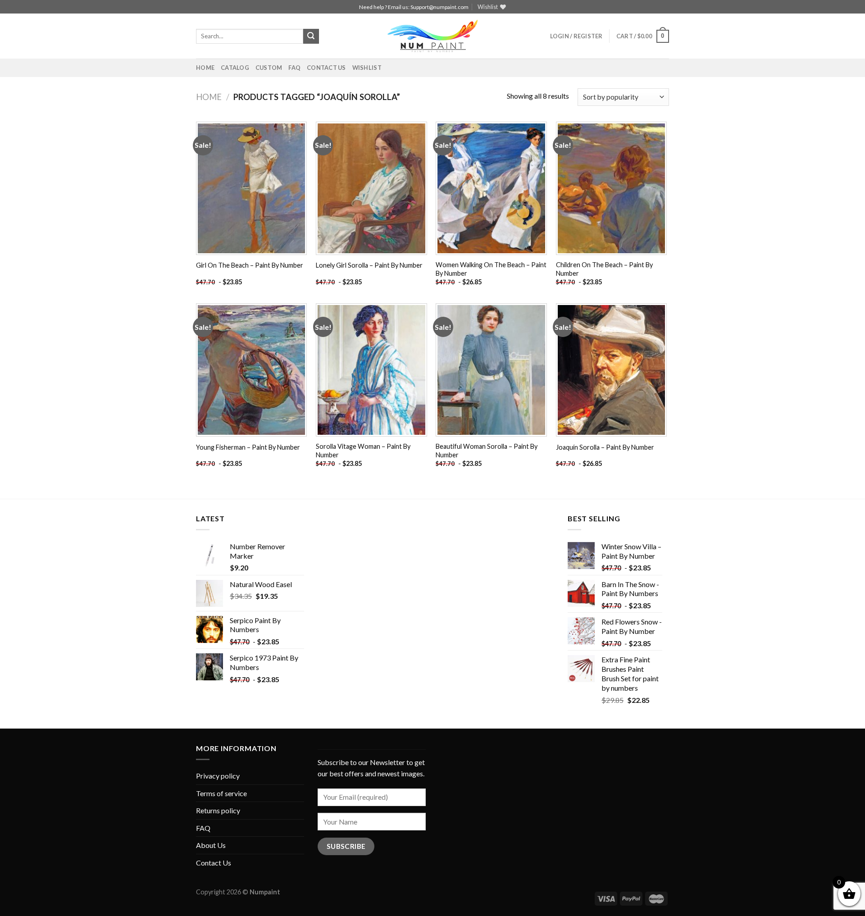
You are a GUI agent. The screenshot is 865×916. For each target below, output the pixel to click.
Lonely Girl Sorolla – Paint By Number (369, 265)
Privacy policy (218, 775)
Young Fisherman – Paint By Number (248, 447)
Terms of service (221, 793)
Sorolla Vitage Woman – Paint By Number (363, 450)
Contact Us (326, 67)
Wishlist (367, 67)
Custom (268, 67)
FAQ (294, 67)
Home (205, 67)
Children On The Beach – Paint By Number (604, 269)
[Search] (311, 36)
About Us (211, 845)
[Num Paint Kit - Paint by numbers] (432, 36)
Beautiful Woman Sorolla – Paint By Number (486, 450)
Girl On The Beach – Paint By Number (249, 265)
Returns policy (218, 810)
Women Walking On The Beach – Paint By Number (491, 269)
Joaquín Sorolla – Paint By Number (605, 447)
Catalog (235, 67)
